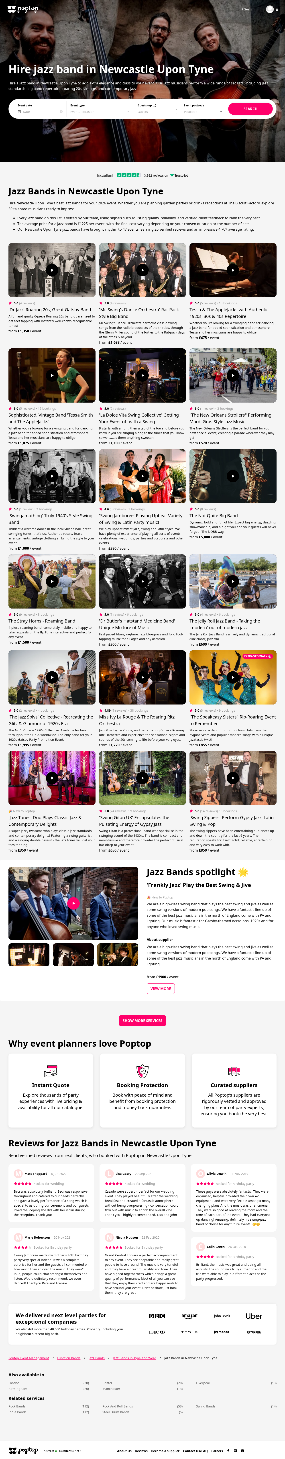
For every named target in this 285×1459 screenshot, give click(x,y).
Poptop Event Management (28, 1358)
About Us (124, 1451)
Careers (217, 1451)
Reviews (141, 1451)
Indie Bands (17, 1412)
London (14, 1383)
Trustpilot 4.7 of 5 (61, 1451)
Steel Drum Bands (115, 1412)
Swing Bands (206, 1406)
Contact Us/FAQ (195, 1451)
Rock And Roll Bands (117, 1406)
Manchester (111, 1389)
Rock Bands (17, 1406)
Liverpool (203, 1383)
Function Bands (68, 1358)
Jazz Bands (97, 1358)
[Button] (52, 270)
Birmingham (17, 1389)
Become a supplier (165, 1451)
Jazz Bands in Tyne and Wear (134, 1358)
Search (249, 9)
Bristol (107, 1383)
